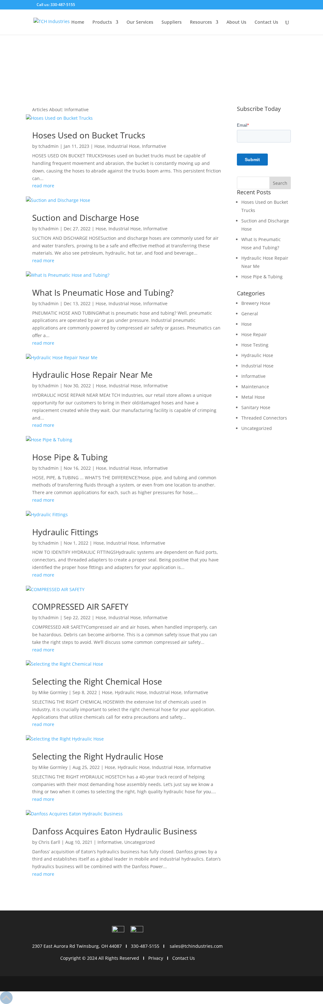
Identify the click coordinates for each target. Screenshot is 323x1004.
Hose (99, 146)
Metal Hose (253, 397)
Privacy (155, 958)
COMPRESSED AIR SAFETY (80, 606)
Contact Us (266, 22)
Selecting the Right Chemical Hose (97, 681)
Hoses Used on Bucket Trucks (88, 135)
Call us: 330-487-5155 (55, 4)
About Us (236, 22)
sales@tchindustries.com (196, 946)
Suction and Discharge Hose (85, 217)
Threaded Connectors (264, 418)
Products (102, 22)
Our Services (139, 22)
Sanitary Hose (255, 407)
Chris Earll (49, 842)
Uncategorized (139, 842)
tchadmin (48, 146)
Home (77, 22)
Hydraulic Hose (131, 692)
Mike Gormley (53, 692)
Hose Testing (254, 345)
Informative (154, 146)
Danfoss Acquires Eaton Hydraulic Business (114, 831)
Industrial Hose (123, 146)
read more (43, 186)
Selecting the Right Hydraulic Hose (97, 756)
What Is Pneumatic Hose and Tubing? (102, 292)
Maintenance (255, 387)
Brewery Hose (255, 303)
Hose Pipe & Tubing (70, 457)
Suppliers (172, 22)
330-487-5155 (145, 946)
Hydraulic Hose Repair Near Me (92, 374)
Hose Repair (254, 334)
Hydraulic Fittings (65, 532)
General (249, 314)
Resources (201, 22)
